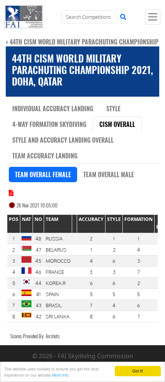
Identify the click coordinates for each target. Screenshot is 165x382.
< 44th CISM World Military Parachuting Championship (82, 41)
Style (113, 108)
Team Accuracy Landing (45, 155)
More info (60, 375)
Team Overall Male (108, 174)
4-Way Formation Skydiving (49, 124)
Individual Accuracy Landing (52, 108)
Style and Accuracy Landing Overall (63, 140)
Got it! (137, 371)
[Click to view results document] (11, 193)
